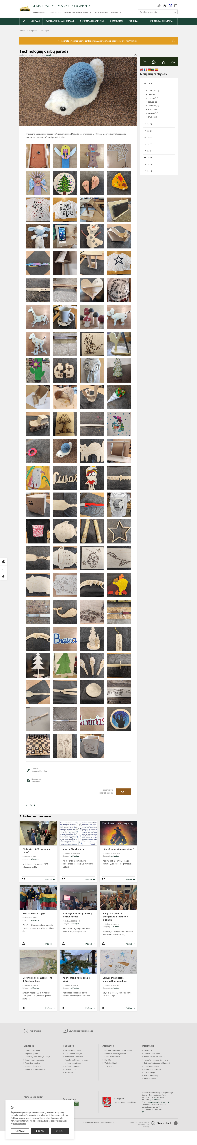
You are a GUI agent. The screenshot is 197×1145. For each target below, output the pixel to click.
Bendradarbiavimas (32, 1066)
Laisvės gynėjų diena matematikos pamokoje (115, 979)
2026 (149, 83)
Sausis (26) (152, 117)
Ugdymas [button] (35, 21)
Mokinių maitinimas (72, 1066)
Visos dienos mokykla (73, 1054)
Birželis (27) (153, 98)
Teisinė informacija (151, 1076)
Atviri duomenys (150, 1079)
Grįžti (32, 805)
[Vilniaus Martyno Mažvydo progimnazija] (26, 7)
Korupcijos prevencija (152, 1069)
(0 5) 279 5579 (155, 1100)
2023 (149, 138)
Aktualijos (45, 31)
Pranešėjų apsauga (151, 1066)
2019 (149, 164)
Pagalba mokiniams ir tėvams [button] (59, 21)
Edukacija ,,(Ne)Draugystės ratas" (36, 851)
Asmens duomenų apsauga (155, 1057)
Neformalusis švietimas (74, 1057)
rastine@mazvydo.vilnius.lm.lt (157, 1102)
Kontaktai (116, 13)
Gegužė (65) (152, 102)
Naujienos (33, 31)
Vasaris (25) (153, 113)
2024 (149, 131)
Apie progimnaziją (32, 1050)
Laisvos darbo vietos (152, 1054)
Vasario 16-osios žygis (34, 913)
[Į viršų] (176, 1123)
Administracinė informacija (77, 13)
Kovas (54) (152, 109)
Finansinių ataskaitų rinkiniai (115, 1054)
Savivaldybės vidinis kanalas (80, 1031)
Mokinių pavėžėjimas (73, 1063)
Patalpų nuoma (71, 1069)
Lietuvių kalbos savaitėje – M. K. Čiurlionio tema (37, 979)
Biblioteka (69, 1073)
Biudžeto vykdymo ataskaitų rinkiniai (119, 1050)
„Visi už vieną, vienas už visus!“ (118, 849)
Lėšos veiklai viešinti (112, 1057)
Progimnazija (101, 13)
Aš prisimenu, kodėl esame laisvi (76, 979)
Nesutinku (40, 1131)
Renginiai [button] (133, 21)
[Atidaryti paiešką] (175, 12)
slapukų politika (19, 1124)
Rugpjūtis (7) (153, 91)
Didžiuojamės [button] (116, 21)
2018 (149, 171)
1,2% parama (109, 1066)
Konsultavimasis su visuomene (156, 1060)
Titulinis (22, 31)
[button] (159, 5)
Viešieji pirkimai (111, 1063)
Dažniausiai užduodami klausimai (157, 1063)
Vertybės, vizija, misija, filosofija (37, 1057)
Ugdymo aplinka (31, 1054)
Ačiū (123, 792)
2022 (149, 144)
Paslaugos (55, 13)
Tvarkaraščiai (35, 1031)
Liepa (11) (151, 94)
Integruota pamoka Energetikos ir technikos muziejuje (115, 916)
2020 (149, 158)
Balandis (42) (153, 106)
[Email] (76, 1104)
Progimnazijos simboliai (34, 1060)
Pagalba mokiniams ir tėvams (76, 1060)
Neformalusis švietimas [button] (92, 21)
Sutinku (59, 1131)
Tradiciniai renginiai (32, 1063)
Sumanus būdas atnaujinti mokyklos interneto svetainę (139, 1124)
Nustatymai (20, 1131)
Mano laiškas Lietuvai (73, 849)
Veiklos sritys (40, 13)
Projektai (108, 1060)
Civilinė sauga (149, 1073)
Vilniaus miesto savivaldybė (125, 1102)
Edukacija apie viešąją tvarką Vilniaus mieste (77, 915)
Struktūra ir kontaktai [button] (161, 21)
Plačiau (48, 879)
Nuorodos (148, 1050)
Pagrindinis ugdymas (73, 1050)
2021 (149, 151)
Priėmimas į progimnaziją (35, 1069)
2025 (149, 124)
